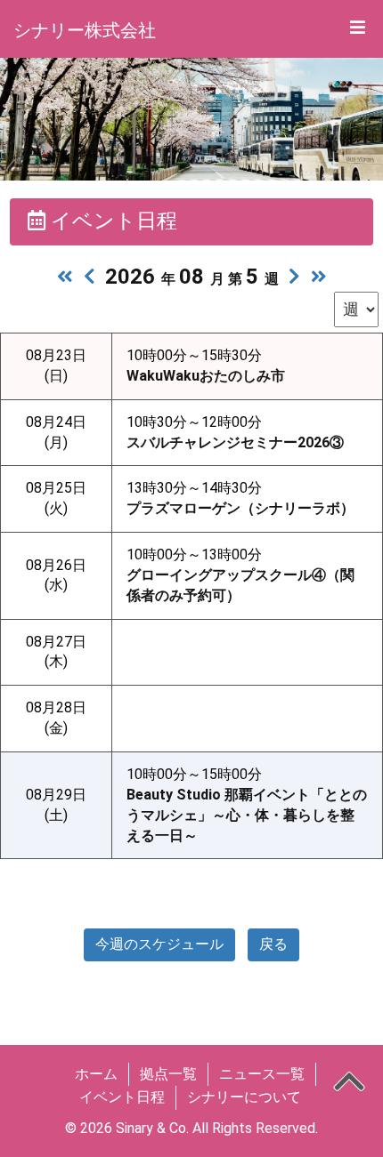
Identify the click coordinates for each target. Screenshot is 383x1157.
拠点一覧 (168, 1073)
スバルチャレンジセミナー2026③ (235, 442)
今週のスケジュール (159, 944)
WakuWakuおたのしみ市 (205, 375)
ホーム (96, 1073)
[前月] (65, 276)
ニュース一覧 (262, 1073)
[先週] (89, 276)
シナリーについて (244, 1097)
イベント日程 (122, 1097)
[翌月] (318, 276)
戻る (273, 944)
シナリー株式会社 (84, 30)
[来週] (294, 276)
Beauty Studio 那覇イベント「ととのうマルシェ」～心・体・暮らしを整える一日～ (246, 815)
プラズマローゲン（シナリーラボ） (240, 508)
